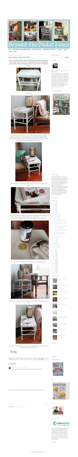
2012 (54, 265)
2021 (54, 212)
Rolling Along (61, 310)
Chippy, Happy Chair (62, 304)
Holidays (65, 49)
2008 (54, 272)
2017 (54, 255)
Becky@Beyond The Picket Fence (60, 70)
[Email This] (38, 359)
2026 (54, 203)
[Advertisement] (39, 8)
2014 (54, 261)
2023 (54, 208)
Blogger (44, 452)
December (56, 214)
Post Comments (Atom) (19, 406)
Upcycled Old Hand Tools (59, 219)
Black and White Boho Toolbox (60, 221)
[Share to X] (40, 359)
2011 (54, 267)
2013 (54, 263)
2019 (54, 252)
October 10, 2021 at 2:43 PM (20, 367)
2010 (54, 269)
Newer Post (11, 404)
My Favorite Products (36, 49)
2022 (54, 210)
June (55, 238)
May (55, 240)
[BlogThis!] (39, 359)
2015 (54, 259)
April (55, 242)
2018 (54, 253)
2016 (54, 257)
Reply (13, 370)
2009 (54, 271)
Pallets (15, 51)
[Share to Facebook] (41, 359)
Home (10, 49)
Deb (12, 367)
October (56, 218)
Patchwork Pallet (61, 335)
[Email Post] (35, 358)
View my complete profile (56, 87)
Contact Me (59, 49)
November (56, 216)
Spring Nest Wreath (62, 329)
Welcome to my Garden (63, 291)
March (55, 243)
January (56, 247)
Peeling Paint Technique (63, 297)
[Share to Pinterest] (42, 359)
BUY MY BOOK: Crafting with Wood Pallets (21, 49)
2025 (54, 204)
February (56, 245)
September (56, 236)
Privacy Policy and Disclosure (49, 49)
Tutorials (10, 51)
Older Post (46, 404)
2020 (54, 250)
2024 (54, 206)
